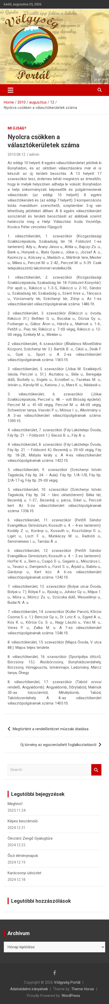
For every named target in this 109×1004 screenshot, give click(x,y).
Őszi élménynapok (23, 855)
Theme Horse (82, 989)
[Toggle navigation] (10, 90)
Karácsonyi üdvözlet (24, 873)
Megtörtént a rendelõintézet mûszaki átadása (50, 729)
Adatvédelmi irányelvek (29, 989)
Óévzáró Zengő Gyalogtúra (30, 838)
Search (96, 770)
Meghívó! (15, 803)
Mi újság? (17, 128)
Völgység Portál (67, 982)
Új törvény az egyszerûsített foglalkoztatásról (58, 744)
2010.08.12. (17, 154)
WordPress (71, 995)
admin (34, 154)
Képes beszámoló (23, 821)
